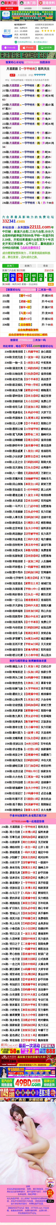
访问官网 (48, 47)
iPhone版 (29, 47)
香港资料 (48, 3)
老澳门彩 (29, 3)
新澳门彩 (10, 3)
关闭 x (50, 1201)
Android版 (11, 47)
